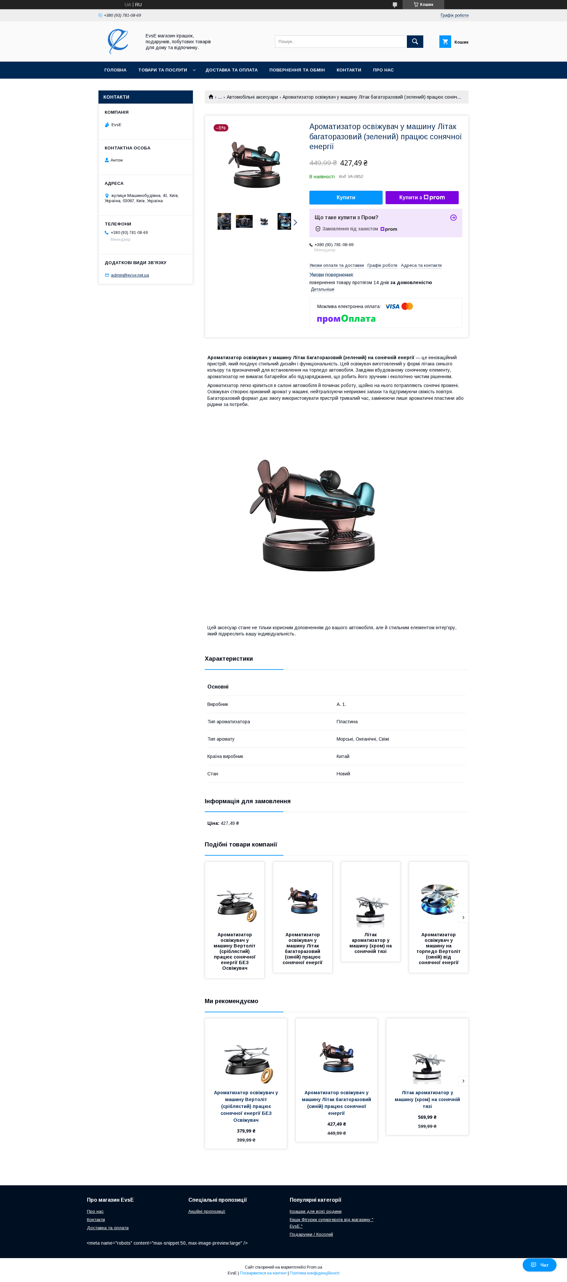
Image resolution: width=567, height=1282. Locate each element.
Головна (115, 70)
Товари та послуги (162, 70)
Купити (346, 197)
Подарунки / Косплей (311, 1234)
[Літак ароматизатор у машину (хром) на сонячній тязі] (370, 894)
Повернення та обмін (297, 70)
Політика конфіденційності (315, 1273)
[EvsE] (118, 53)
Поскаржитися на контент (263, 1273)
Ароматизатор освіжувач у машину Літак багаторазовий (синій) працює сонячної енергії (303, 948)
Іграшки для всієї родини (316, 1211)
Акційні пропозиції (206, 1211)
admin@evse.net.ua (130, 275)
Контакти (349, 70)
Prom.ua (314, 1267)
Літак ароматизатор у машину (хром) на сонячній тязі (371, 943)
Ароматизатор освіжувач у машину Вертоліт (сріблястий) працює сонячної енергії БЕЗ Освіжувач (235, 951)
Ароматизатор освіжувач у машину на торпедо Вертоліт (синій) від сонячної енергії (439, 948)
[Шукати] (415, 41)
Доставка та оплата (231, 70)
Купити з (410, 197)
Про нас (383, 70)
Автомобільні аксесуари (252, 97)
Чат (544, 1265)
